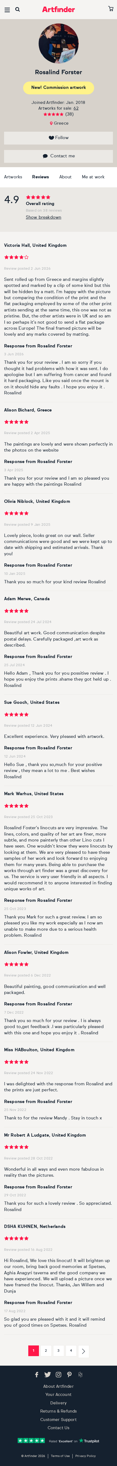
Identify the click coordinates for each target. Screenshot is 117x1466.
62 (75, 108)
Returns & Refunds (58, 1411)
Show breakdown (43, 217)
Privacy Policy (85, 1456)
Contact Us (59, 1428)
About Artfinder (58, 1386)
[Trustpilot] (58, 1440)
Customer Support (58, 1420)
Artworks (13, 177)
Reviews (40, 177)
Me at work (93, 177)
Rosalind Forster (58, 73)
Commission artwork (58, 88)
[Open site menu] (7, 10)
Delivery (58, 1403)
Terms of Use (60, 1456)
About (65, 177)
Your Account (58, 1395)
